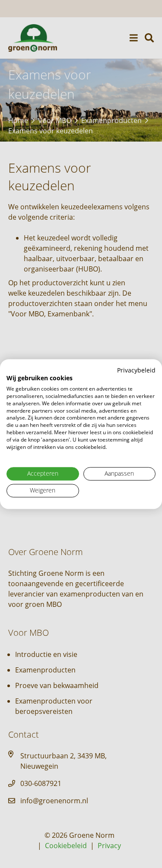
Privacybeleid (136, 370)
